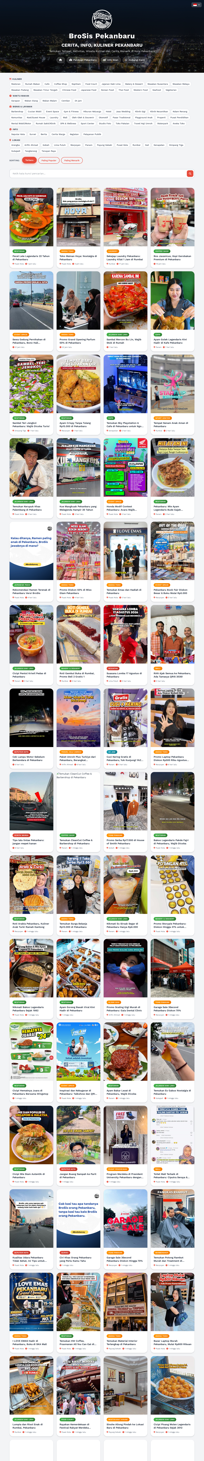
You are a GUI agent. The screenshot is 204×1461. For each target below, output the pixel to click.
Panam (88, 145)
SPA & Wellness (68, 123)
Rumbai (136, 145)
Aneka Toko (179, 123)
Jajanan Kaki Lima (111, 84)
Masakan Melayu (181, 84)
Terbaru (29, 160)
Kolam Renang (180, 111)
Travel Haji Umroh (143, 123)
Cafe (47, 84)
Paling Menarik (71, 160)
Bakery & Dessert (134, 84)
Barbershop (17, 111)
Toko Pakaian (122, 123)
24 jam (78, 101)
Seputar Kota (18, 134)
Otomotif (103, 117)
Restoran (15, 84)
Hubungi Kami (136, 60)
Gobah (46, 145)
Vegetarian (171, 90)
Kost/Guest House (36, 117)
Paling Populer (49, 160)
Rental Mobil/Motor (21, 123)
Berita (44, 134)
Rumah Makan (32, 84)
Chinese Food (69, 90)
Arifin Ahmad (31, 145)
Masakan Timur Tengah (45, 90)
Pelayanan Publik (92, 134)
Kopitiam (76, 84)
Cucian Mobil (34, 111)
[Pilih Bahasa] (196, 4)
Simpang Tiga (176, 145)
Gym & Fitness (71, 111)
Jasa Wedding (123, 111)
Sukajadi (15, 151)
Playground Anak (143, 117)
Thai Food (124, 90)
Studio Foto (105, 123)
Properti (161, 117)
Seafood (156, 90)
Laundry (54, 117)
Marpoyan (75, 145)
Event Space (52, 111)
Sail (147, 145)
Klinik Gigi (140, 111)
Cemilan (66, 101)
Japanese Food (88, 90)
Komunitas (16, 117)
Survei (33, 134)
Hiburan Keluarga (92, 111)
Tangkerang (31, 151)
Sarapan (15, 101)
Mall (65, 117)
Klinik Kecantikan (159, 111)
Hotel (108, 111)
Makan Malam (50, 101)
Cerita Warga (58, 134)
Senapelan (159, 145)
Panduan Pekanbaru (85, 60)
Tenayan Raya (49, 151)
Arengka (15, 145)
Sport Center (87, 123)
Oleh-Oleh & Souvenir (83, 117)
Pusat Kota (122, 145)
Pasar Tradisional (121, 117)
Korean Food (107, 90)
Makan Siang (31, 101)
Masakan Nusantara (158, 84)
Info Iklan (112, 60)
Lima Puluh (60, 145)
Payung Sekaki (104, 145)
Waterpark (162, 123)
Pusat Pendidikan (179, 117)
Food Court (91, 84)
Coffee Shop (60, 84)
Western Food (141, 90)
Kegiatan (74, 134)
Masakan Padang (20, 90)
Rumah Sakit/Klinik (46, 123)
